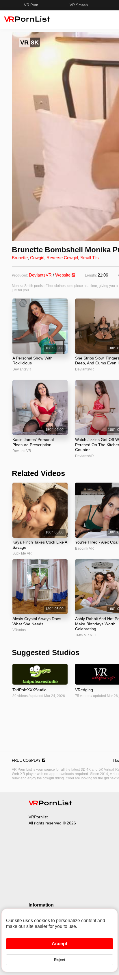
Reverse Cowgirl (62, 257)
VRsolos (19, 630)
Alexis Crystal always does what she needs (36, 621)
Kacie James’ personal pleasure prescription (33, 442)
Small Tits (89, 257)
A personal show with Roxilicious (32, 361)
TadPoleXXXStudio (29, 689)
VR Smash (79, 5)
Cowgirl (37, 257)
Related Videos (38, 473)
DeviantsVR (40, 275)
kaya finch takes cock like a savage (39, 545)
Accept (59, 943)
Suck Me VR (22, 553)
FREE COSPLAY (27, 760)
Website (63, 275)
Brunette (20, 257)
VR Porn (31, 5)
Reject (59, 960)
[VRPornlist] (50, 804)
